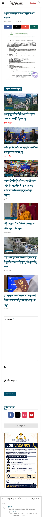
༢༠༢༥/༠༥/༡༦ (17, 21)
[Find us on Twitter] (17, 415)
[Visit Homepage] (17, 3)
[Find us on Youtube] (31, 415)
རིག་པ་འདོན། (9, 319)
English (33, 3)
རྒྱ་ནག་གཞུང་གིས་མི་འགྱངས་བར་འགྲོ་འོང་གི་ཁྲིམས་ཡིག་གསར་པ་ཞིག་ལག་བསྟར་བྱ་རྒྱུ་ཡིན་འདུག (20, 300)
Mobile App (9, 108)
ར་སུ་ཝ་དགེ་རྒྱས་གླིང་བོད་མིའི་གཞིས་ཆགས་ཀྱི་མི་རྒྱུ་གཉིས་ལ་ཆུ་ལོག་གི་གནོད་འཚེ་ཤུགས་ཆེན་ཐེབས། (20, 262)
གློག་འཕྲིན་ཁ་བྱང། (10, 380)
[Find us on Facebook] (11, 415)
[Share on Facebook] (8, 27)
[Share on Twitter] (17, 27)
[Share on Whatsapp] (34, 27)
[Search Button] (39, 3)
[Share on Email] (25, 27)
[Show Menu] (3, 3)
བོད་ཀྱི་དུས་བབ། (7, 21)
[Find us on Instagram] (24, 415)
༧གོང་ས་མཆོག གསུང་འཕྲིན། (11, 218)
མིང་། (6, 367)
